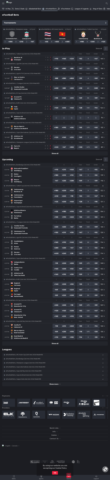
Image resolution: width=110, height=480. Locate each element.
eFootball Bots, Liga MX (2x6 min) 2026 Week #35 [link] (22, 64)
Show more (53, 384)
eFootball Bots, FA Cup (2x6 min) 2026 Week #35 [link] (21, 93)
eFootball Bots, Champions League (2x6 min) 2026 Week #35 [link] (25, 142)
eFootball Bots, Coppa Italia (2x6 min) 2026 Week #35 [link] (23, 379)
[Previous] (4, 35)
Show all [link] (99, 48)
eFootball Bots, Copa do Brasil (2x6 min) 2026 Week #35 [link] (24, 113)
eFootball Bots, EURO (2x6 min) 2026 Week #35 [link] (21, 103)
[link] (13, 3)
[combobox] (10, 446)
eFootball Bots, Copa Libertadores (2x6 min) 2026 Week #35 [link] (25, 132)
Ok (55, 473)
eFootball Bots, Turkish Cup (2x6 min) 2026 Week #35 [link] (23, 54)
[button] (55, 54)
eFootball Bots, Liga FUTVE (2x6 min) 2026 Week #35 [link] (23, 73)
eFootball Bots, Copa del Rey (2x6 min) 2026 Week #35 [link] (23, 123)
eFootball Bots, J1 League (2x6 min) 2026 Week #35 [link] (23, 83)
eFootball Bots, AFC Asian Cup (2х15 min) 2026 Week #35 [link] (24, 355)
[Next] (106, 35)
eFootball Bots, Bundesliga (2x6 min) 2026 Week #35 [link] (23, 165)
